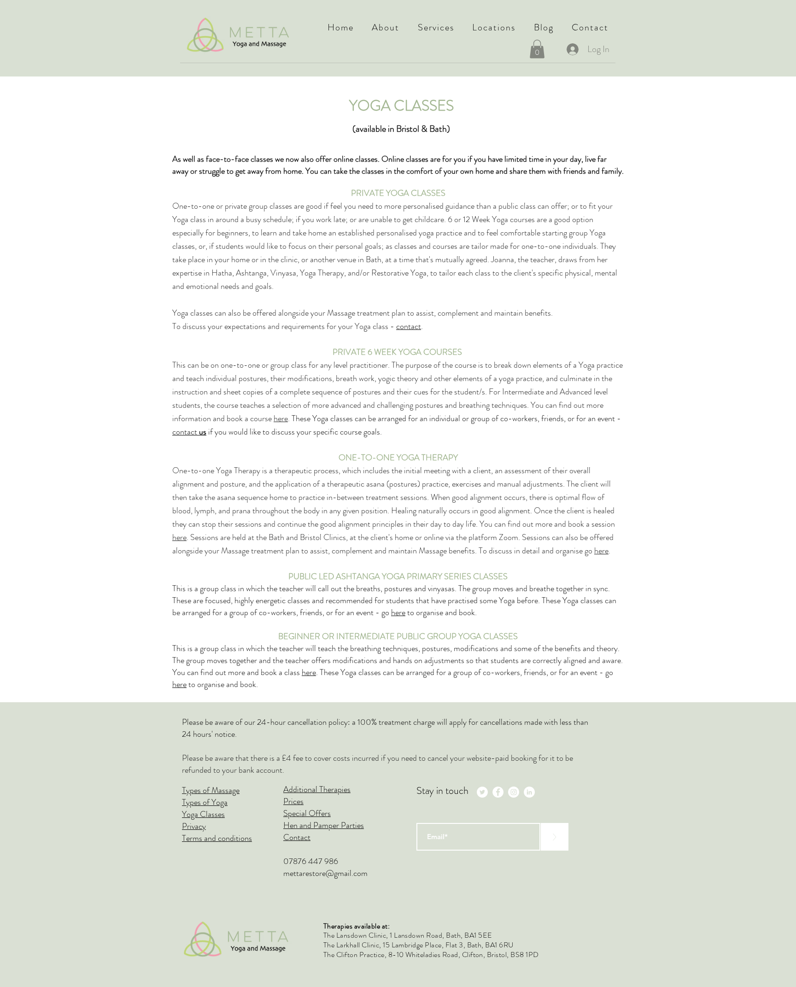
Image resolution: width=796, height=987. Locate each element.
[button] (386, 27)
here (281, 418)
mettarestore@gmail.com (325, 873)
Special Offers (307, 813)
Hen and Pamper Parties (323, 825)
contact (408, 326)
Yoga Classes (203, 814)
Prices (293, 801)
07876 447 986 (310, 861)
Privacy (194, 826)
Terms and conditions (217, 838)
